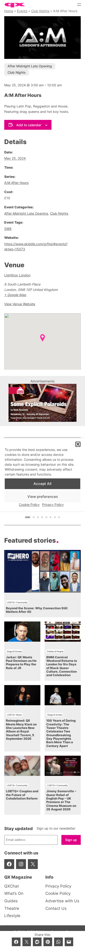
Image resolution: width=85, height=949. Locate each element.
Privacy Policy (53, 505)
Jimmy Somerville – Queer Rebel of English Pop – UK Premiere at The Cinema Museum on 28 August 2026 (61, 800)
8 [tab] (59, 517)
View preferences (42, 496)
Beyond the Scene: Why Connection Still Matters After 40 (37, 610)
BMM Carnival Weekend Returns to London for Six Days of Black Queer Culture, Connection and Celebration (61, 666)
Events (22, 11)
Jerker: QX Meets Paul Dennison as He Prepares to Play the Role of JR (21, 663)
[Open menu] (79, 5)
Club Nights (40, 11)
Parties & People (55, 651)
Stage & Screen (14, 651)
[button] (78, 444)
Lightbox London (17, 275)
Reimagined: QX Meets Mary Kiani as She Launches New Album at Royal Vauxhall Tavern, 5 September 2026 (21, 729)
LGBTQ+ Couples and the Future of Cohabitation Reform (22, 794)
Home (8, 11)
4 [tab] (42, 517)
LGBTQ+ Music (14, 714)
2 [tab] (34, 517)
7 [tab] (55, 517)
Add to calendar (28, 125)
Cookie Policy (29, 505)
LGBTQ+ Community (17, 602)
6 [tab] (51, 517)
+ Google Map (15, 295)
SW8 (8, 229)
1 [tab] (27, 517)
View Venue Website (19, 304)
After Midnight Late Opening (30, 66)
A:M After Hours (16, 183)
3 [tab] (38, 517)
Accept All (42, 483)
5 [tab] (46, 517)
